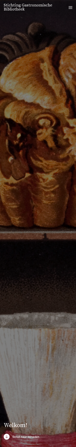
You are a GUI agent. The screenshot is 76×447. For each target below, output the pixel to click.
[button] (70, 7)
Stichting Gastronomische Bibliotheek (28, 7)
